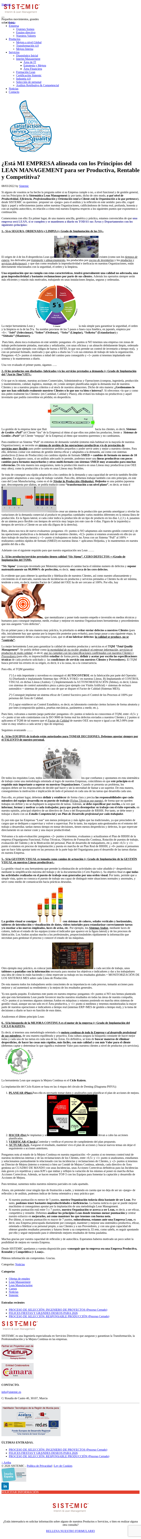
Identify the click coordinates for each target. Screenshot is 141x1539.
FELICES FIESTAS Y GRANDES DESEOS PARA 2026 (43, 1313)
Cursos (13, 1288)
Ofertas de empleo (19, 1278)
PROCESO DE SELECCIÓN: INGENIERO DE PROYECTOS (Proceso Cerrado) (58, 1309)
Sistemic (6, 4)
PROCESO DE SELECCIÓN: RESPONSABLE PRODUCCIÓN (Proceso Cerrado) (59, 1316)
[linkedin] (5, 1486)
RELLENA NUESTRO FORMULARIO (70, 1531)
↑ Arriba (6, 1462)
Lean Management (19, 1282)
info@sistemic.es (11, 1392)
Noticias (20, 1264)
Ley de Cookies (63, 1465)
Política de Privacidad (39, 1465)
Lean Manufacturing (20, 1285)
